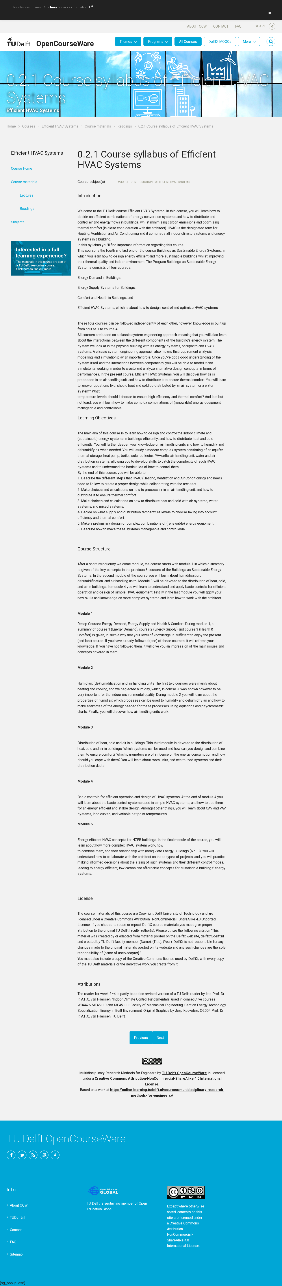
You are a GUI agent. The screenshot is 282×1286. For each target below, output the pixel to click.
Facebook (11, 1155)
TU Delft (55, 1155)
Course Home (21, 168)
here (53, 7)
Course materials (98, 126)
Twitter (22, 1155)
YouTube (44, 1155)
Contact (220, 26)
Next (160, 1038)
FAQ (238, 26)
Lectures (26, 195)
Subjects (17, 222)
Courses (28, 126)
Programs (155, 41)
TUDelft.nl (17, 1217)
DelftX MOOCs (219, 41)
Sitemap (16, 1254)
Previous (141, 1038)
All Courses (188, 41)
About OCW (197, 26)
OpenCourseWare (65, 42)
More (247, 41)
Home (11, 126)
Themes (126, 41)
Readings (124, 126)
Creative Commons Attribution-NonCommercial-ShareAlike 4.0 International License (183, 1234)
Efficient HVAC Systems (60, 126)
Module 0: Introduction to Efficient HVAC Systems (154, 182)
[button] (268, 13)
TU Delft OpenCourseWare (184, 1073)
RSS (33, 1155)
